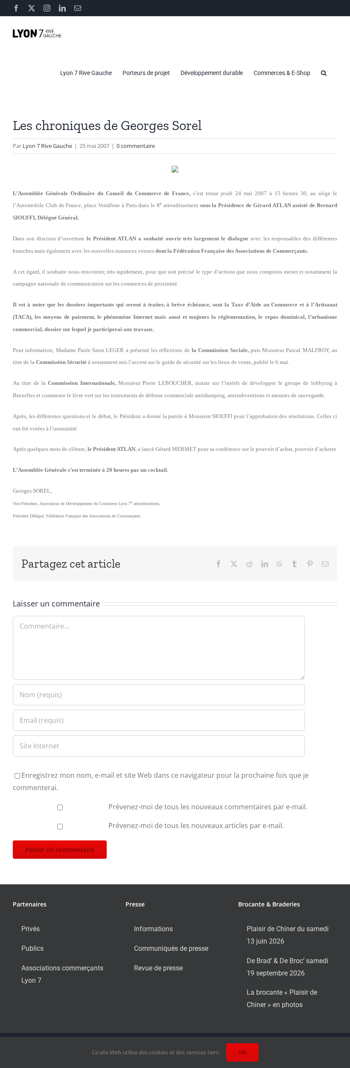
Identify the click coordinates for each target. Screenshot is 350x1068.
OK (242, 1052)
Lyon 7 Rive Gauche (47, 146)
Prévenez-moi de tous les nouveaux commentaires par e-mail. (207, 806)
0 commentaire (136, 146)
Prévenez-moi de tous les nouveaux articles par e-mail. (196, 825)
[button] (324, 73)
